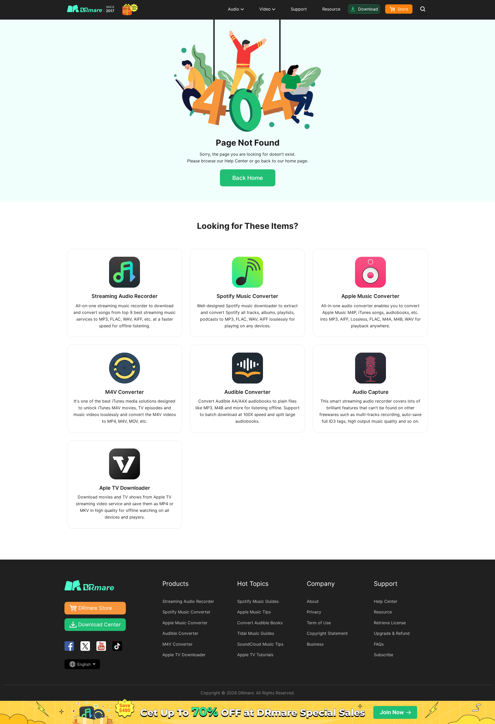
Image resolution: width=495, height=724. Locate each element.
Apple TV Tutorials (255, 654)
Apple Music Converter (185, 622)
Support (299, 9)
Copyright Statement (327, 633)
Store (402, 9)
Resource (331, 9)
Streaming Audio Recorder (188, 601)
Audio (234, 9)
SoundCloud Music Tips (260, 644)
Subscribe (383, 654)
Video (265, 9)
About (313, 601)
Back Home (247, 177)
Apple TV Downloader (183, 654)
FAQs (379, 644)
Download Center (99, 624)
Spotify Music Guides (258, 601)
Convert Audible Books (260, 622)
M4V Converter (177, 644)
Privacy (314, 611)
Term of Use (319, 622)
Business (315, 644)
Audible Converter (180, 633)
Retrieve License (390, 622)
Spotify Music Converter (186, 611)
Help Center (236, 160)
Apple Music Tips (254, 611)
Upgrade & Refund (392, 633)
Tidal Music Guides (255, 633)
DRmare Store (95, 608)
